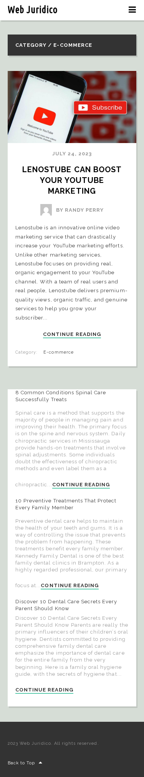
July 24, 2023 (72, 153)
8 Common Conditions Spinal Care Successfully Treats (60, 396)
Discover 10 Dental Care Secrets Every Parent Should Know (66, 605)
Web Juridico (33, 9)
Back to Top (21, 763)
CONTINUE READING (72, 334)
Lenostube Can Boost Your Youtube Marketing (73, 180)
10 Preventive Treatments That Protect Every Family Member (65, 504)
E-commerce (58, 352)
